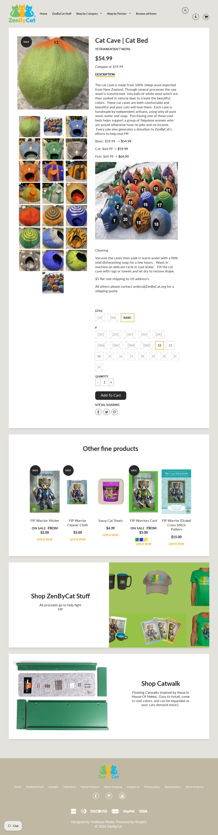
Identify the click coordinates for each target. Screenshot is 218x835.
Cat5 (158, 334)
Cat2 (115, 334)
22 (99, 367)
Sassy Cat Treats (110, 520)
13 (170, 345)
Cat (100, 317)
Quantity (101, 376)
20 (164, 356)
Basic (127, 317)
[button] (110, 395)
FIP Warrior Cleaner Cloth (77, 522)
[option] (53, 73)
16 (120, 356)
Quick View (45, 539)
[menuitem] (43, 14)
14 (99, 356)
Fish (113, 317)
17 (131, 356)
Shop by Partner (117, 13)
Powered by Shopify (131, 822)
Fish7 (116, 345)
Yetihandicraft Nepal (113, 49)
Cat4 (144, 334)
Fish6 (101, 345)
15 (110, 356)
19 (153, 356)
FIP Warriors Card (143, 520)
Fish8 (131, 345)
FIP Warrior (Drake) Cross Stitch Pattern (176, 524)
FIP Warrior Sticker (44, 520)
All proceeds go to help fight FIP (60, 607)
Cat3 (129, 334)
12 (159, 345)
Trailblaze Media (102, 822)
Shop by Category (87, 13)
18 (142, 356)
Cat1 (100, 334)
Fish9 (146, 345)
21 (175, 356)
